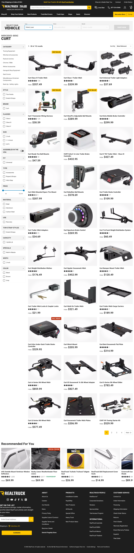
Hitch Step (9, 180)
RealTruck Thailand (96, 535)
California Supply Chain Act (77, 547)
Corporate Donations (96, 501)
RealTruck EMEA (95, 527)
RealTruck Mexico (95, 531)
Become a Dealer (47, 528)
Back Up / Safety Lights (10, 84)
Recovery (9, 222)
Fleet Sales (116, 538)
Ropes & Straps (11, 176)
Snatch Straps (10, 98)
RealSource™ (94, 496)
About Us (45, 496)
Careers (44, 501)
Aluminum (9, 208)
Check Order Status (119, 513)
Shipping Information (120, 509)
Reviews (92, 505)
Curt (7, 108)
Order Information (119, 501)
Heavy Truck (70, 517)
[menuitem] (4, 14)
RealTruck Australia (96, 523)
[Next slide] (131, 465)
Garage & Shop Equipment (11, 70)
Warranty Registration (120, 526)
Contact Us (117, 496)
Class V (8, 126)
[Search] (89, 7)
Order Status (128, 2)
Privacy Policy (46, 513)
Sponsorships (94, 509)
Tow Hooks (9, 94)
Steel (7, 204)
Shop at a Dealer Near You (103, 2)
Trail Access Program (96, 513)
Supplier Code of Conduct (50, 517)
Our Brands (45, 505)
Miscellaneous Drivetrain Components (11, 79)
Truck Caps (60, 14)
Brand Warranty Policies (121, 530)
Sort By (112, 46)
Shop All (4, 14)
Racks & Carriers (8, 59)
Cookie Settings (91, 547)
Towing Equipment (9, 51)
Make (54, 24)
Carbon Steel (10, 212)
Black (8, 272)
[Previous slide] (3, 465)
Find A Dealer (117, 521)
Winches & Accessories (10, 55)
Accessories (10, 172)
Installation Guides (72, 496)
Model (83, 24)
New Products (32, 14)
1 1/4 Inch (9, 140)
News (44, 509)
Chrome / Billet (8, 62)
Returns (116, 517)
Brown (8, 276)
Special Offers (70, 513)
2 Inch (8, 136)
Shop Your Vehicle (17, 14)
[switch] (13, 150)
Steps (70, 14)
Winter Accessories (9, 66)
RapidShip (69, 501)
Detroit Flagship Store (49, 532)
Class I (8, 118)
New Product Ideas (72, 521)
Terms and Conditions (103, 547)
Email (2, 515)
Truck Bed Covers (46, 14)
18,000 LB (9, 242)
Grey (7, 280)
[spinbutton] (6, 193)
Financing (116, 505)
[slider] (3, 190)
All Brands (69, 509)
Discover (87, 14)
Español (116, 534)
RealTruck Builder (68, 2)
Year (26, 24)
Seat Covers (7, 74)
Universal (9, 162)
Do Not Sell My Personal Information (57, 547)
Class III (8, 122)
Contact (118, 2)
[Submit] (31, 519)
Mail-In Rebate (10, 252)
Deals (78, 14)
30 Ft (8, 144)
